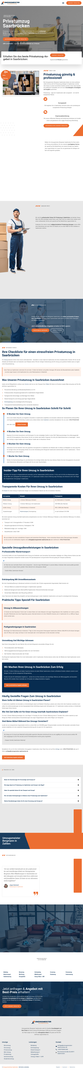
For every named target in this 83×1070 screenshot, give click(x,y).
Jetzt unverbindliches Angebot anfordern (16, 685)
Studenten (46, 420)
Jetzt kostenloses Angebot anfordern (13, 757)
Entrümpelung (8, 402)
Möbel (47, 384)
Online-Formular (21, 424)
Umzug (6, 359)
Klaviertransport (24, 511)
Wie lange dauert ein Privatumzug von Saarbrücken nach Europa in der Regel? (24, 785)
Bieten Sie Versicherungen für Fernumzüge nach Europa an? (19, 779)
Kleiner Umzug (7, 500)
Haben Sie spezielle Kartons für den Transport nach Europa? (19, 790)
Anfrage (57, 749)
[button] (63, 3)
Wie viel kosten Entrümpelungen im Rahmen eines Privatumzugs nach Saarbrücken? (25, 795)
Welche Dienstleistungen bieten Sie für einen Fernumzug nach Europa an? (23, 801)
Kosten (6, 491)
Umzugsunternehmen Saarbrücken (10, 1067)
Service (27, 384)
